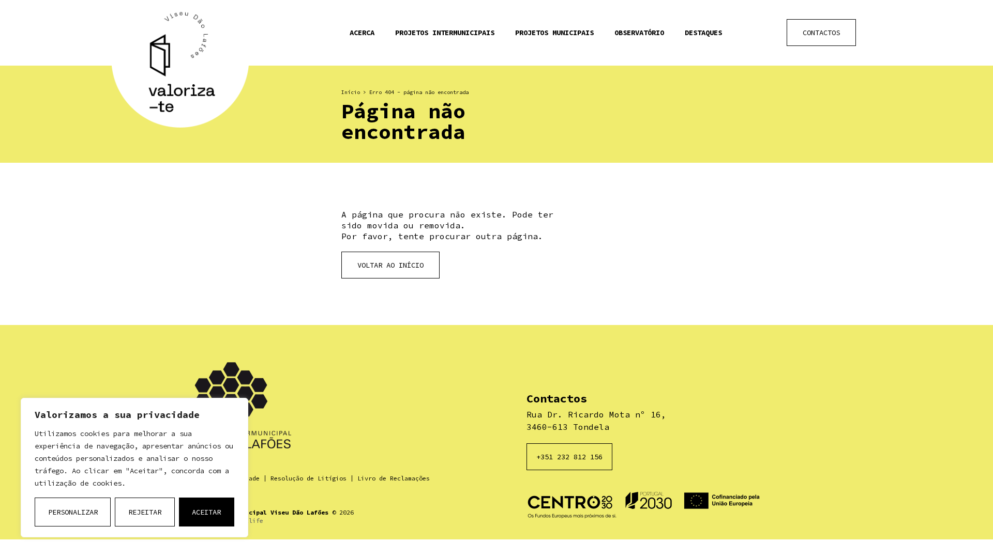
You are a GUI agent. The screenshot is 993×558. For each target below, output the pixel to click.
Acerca (362, 32)
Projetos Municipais (554, 32)
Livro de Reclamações (393, 478)
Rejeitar (144, 512)
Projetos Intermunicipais (444, 32)
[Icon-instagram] (764, 32)
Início (350, 92)
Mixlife (250, 520)
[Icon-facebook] (738, 32)
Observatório (639, 32)
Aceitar (206, 512)
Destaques (703, 32)
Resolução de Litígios (308, 478)
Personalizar (73, 512)
